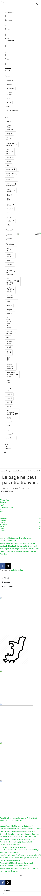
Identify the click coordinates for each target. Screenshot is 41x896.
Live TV (37, 234)
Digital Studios (16, 570)
